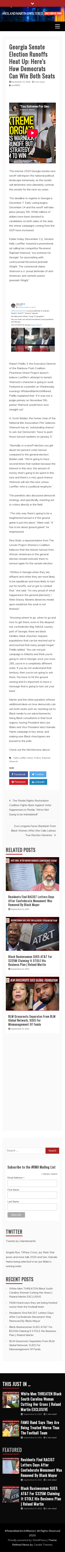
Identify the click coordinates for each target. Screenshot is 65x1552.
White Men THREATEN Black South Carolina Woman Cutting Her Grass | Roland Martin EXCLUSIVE (31, 1292)
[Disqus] (32, 1084)
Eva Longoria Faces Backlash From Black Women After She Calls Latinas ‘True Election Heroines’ (33, 830)
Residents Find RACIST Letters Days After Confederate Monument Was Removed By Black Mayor (31, 901)
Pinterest (20, 781)
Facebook (19, 774)
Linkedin (39, 781)
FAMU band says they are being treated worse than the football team (40, 1427)
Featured (12, 1449)
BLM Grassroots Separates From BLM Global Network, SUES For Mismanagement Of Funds (32, 1020)
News (30, 758)
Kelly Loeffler (20, 758)
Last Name (13, 1201)
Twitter (39, 774)
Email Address (16, 1177)
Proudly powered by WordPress (27, 1540)
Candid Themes (43, 1544)
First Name (13, 1189)
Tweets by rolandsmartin (21, 1241)
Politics (37, 758)
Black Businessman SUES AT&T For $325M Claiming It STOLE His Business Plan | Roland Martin (30, 960)
